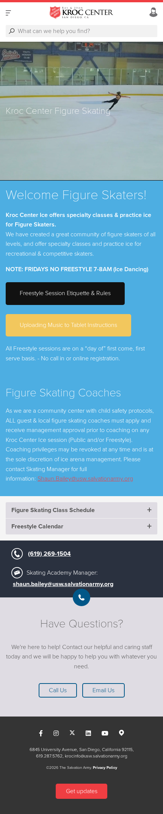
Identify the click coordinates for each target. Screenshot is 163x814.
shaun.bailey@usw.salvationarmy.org (63, 584)
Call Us (58, 690)
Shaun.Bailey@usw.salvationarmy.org (85, 478)
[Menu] (8, 12)
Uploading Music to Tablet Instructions (68, 325)
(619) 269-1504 (49, 554)
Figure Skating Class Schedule (53, 510)
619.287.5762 (49, 756)
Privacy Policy (105, 767)
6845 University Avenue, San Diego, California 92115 (81, 749)
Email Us (103, 690)
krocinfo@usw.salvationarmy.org (96, 756)
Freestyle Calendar (37, 526)
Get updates (81, 791)
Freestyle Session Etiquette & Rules (65, 293)
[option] (81, 111)
